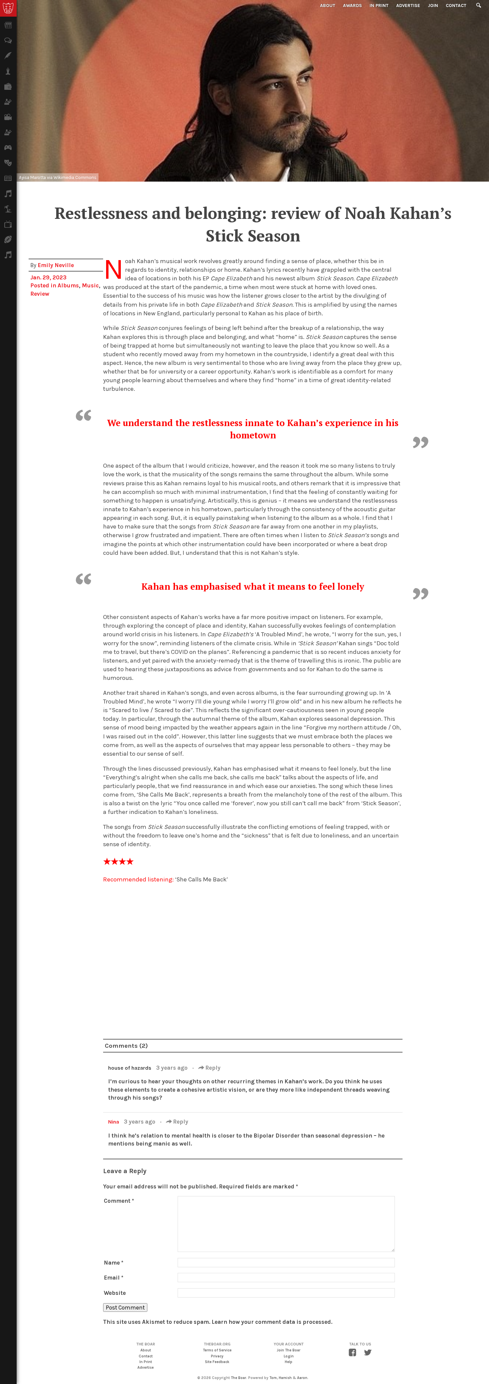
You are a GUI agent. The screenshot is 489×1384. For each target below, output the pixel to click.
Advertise (408, 5)
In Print (379, 5)
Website (115, 1293)
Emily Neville (56, 265)
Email (113, 1277)
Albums (68, 285)
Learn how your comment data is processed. (272, 1321)
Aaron (302, 1378)
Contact (456, 5)
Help (288, 1362)
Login (289, 1356)
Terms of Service (217, 1350)
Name (113, 1262)
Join (433, 5)
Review (39, 293)
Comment (119, 1200)
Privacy (217, 1356)
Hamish (285, 1378)
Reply (212, 1067)
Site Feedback (217, 1362)
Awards (352, 5)
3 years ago (172, 1067)
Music (90, 285)
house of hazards (129, 1068)
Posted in (44, 285)
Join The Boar (288, 1350)
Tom (273, 1378)
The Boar (238, 1378)
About (327, 5)
